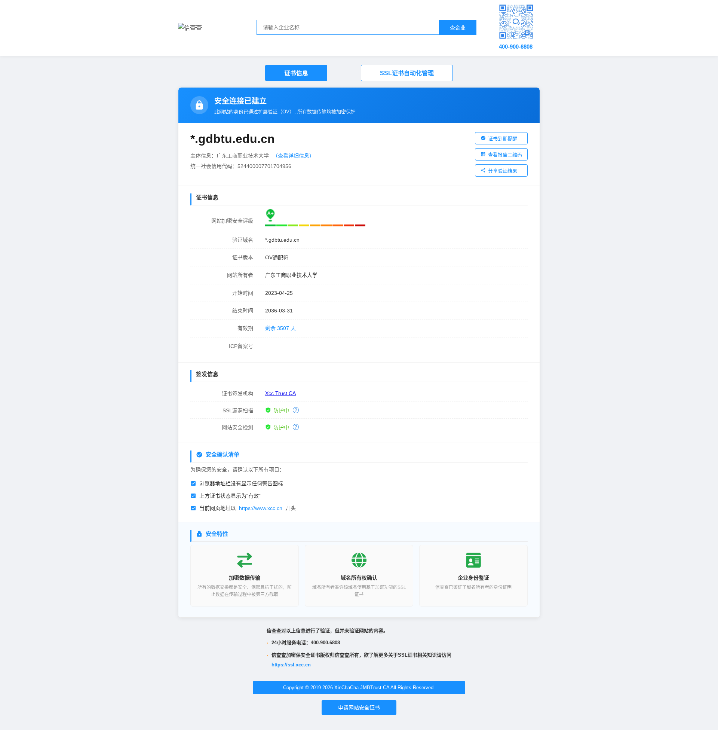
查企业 (458, 28)
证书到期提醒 (502, 138)
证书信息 (296, 73)
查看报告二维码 (505, 155)
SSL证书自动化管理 (407, 73)
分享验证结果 (502, 171)
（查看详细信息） (293, 156)
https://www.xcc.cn (260, 508)
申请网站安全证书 (359, 708)
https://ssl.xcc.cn (291, 665)
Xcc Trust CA (280, 393)
